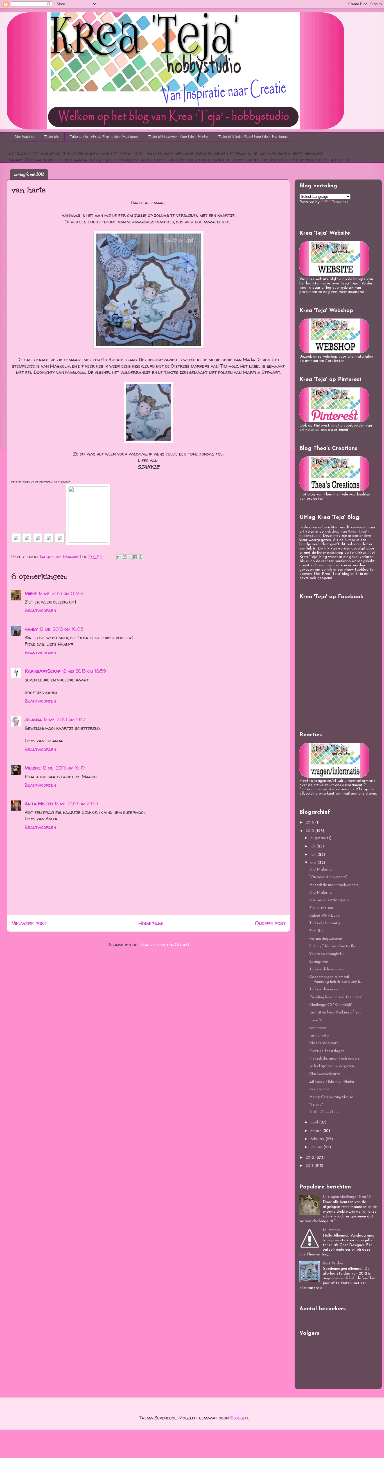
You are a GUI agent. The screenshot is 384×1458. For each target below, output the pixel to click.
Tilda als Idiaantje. (325, 923)
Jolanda (33, 719)
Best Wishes (333, 1263)
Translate (340, 202)
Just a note (319, 1035)
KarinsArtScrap (42, 671)
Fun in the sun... (322, 908)
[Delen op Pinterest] (140, 557)
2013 (310, 831)
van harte (317, 1028)
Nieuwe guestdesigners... (330, 900)
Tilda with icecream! (326, 989)
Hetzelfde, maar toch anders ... (336, 1059)
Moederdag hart (323, 1043)
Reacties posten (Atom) (164, 944)
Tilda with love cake (326, 969)
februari (317, 1139)
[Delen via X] (130, 557)
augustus (318, 838)
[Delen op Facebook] (135, 557)
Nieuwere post (28, 923)
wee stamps (319, 1089)
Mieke (31, 593)
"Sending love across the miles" (335, 997)
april (314, 1122)
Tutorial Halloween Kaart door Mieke (178, 137)
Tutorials (52, 137)
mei (313, 863)
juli (313, 846)
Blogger (239, 1418)
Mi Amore (331, 1230)
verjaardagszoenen (325, 939)
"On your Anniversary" (328, 877)
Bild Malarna (320, 869)
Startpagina (24, 137)
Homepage (150, 923)
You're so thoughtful (326, 954)
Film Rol (316, 931)
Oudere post (270, 923)
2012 (310, 1158)
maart (316, 1131)
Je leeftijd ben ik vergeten (331, 1066)
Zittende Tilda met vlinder (331, 1082)
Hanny (31, 629)
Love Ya (316, 1020)
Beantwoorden (40, 610)
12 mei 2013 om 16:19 (63, 768)
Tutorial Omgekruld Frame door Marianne (104, 137)
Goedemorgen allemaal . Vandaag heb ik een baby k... (336, 979)
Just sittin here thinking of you (335, 1012)
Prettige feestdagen (326, 1051)
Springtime (318, 962)
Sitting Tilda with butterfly (332, 946)
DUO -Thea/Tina (324, 1112)
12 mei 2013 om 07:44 (61, 593)
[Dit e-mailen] (119, 557)
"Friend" (316, 1105)
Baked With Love (324, 916)
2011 (310, 1166)
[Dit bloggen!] (124, 557)
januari (316, 1147)
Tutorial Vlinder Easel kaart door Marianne (253, 137)
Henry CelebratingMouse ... (333, 1097)
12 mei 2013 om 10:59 (84, 671)
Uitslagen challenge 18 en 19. (347, 1197)
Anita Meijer (39, 803)
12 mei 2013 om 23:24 (76, 803)
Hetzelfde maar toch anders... (335, 885)
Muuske (33, 768)
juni (313, 855)
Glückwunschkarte (324, 1074)
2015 (310, 822)
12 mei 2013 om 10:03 (61, 629)
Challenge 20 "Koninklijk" (331, 1005)
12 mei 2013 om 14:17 (64, 719)
